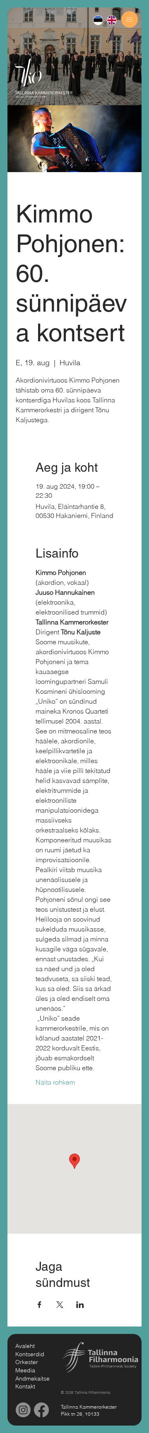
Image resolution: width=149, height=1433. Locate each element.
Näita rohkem (55, 1082)
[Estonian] (98, 20)
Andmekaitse (32, 1378)
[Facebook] (41, 1409)
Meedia (25, 1370)
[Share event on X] (60, 1304)
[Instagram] (23, 1409)
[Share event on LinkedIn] (80, 1304)
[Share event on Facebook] (39, 1304)
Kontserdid (29, 1354)
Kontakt (25, 1386)
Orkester (26, 1362)
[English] (111, 20)
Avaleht (25, 1346)
